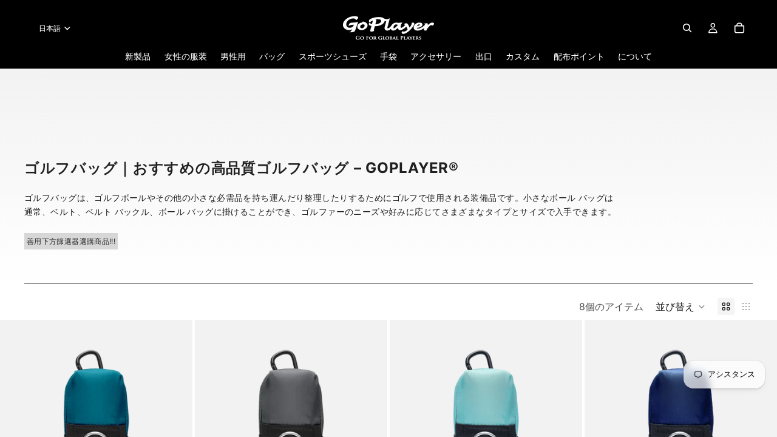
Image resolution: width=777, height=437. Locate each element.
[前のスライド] (18, 416)
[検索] (687, 28)
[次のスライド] (174, 416)
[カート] (739, 28)
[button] (680, 306)
